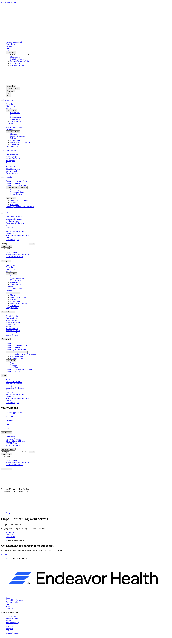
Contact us (9, 227)
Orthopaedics (15, 119)
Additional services (13, 132)
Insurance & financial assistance (17, 255)
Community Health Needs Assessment (20, 207)
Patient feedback (12, 167)
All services (14, 144)
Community (10, 91)
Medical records (11, 171)
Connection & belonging (15, 223)
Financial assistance (13, 159)
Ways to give (11, 198)
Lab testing (14, 138)
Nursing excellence (13, 221)
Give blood (14, 205)
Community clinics (17, 192)
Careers (8, 48)
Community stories (13, 209)
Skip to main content (8, 2)
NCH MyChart (16, 63)
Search (3, 244)
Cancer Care (15, 113)
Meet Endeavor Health (14, 217)
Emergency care (12, 146)
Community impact (13, 183)
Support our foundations (19, 200)
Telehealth (9, 123)
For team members (12, 602)
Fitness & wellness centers (20, 142)
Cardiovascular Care (17, 115)
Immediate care (11, 108)
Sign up (4, 555)
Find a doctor (10, 44)
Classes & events (12, 173)
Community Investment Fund (16, 181)
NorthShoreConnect (17, 59)
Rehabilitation (15, 140)
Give (7, 50)
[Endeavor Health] (86, 82)
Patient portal (11, 52)
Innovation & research (14, 219)
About (9, 93)
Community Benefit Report (16, 185)
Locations (9, 46)
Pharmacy (14, 134)
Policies (8, 163)
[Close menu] (2, 100)
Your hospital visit (12, 154)
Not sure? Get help (17, 65)
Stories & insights (12, 240)
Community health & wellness (17, 187)
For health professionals (14, 600)
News (8, 225)
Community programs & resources (23, 190)
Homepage (10, 532)
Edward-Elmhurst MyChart (20, 61)
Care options (11, 86)
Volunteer (13, 203)
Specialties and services (14, 257)
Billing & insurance (13, 169)
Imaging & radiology (18, 136)
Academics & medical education (17, 235)
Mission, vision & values (15, 231)
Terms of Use (11, 616)
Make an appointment (14, 42)
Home (8, 513)
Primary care (10, 106)
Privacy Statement (12, 618)
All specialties (15, 121)
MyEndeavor (15, 57)
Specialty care (11, 110)
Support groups (11, 157)
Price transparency (12, 623)
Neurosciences (15, 117)
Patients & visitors (13, 88)
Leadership (10, 233)
